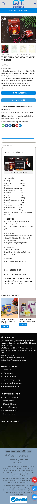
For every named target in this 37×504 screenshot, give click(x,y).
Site (7, 466)
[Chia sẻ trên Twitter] (10, 125)
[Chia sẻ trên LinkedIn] (20, 125)
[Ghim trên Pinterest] (16, 125)
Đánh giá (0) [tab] (7, 145)
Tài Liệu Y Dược (23, 456)
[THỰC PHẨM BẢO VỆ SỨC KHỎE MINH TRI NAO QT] (9, 308)
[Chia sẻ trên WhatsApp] (3, 125)
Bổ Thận (28, 54)
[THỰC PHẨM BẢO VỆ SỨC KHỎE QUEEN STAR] (27, 308)
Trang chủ (5, 54)
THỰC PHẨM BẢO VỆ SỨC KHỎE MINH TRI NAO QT (8, 321)
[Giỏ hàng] (35, 4)
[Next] (32, 30)
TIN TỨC (28, 455)
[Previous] (4, 30)
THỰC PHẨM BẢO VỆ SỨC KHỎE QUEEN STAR (27, 320)
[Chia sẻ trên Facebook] (6, 125)
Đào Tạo (14, 455)
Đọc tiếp (5, 326)
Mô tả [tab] (5, 140)
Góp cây (8, 455)
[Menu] (3, 3)
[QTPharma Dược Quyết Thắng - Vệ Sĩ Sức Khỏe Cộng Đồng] (18, 4)
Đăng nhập (13, 10)
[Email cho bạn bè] (13, 125)
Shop (13, 54)
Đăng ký (24, 10)
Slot (4, 466)
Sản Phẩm (20, 54)
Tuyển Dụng (13, 456)
